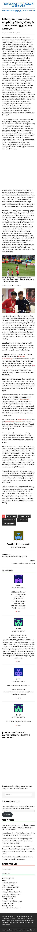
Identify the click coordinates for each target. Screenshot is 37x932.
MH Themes (30, 930)
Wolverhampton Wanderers (14, 422)
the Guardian (24, 399)
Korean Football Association (11, 894)
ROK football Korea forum (11, 887)
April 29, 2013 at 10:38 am (18, 681)
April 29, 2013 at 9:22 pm (18, 717)
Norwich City (22, 419)
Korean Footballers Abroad (11, 908)
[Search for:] (18, 795)
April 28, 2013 (8, 33)
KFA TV (4, 880)
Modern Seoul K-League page (12, 901)
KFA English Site (7, 890)
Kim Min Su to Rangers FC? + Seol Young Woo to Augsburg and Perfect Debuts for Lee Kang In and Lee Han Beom (18, 827)
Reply (19, 612)
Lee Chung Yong (9, 520)
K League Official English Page (12, 892)
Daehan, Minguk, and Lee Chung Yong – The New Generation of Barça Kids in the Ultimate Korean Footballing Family (17, 841)
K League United (7, 899)
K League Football (8, 885)
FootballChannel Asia (9, 896)
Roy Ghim (17, 33)
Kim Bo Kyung (24, 516)
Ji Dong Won (11, 516)
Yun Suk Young (9, 524)
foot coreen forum (8, 903)
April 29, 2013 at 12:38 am (18, 588)
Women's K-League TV (9, 883)
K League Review (7, 905)
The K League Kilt (8, 878)
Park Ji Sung (22, 520)
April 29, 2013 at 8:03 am (18, 631)
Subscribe (7, 815)
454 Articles (26, 544)
